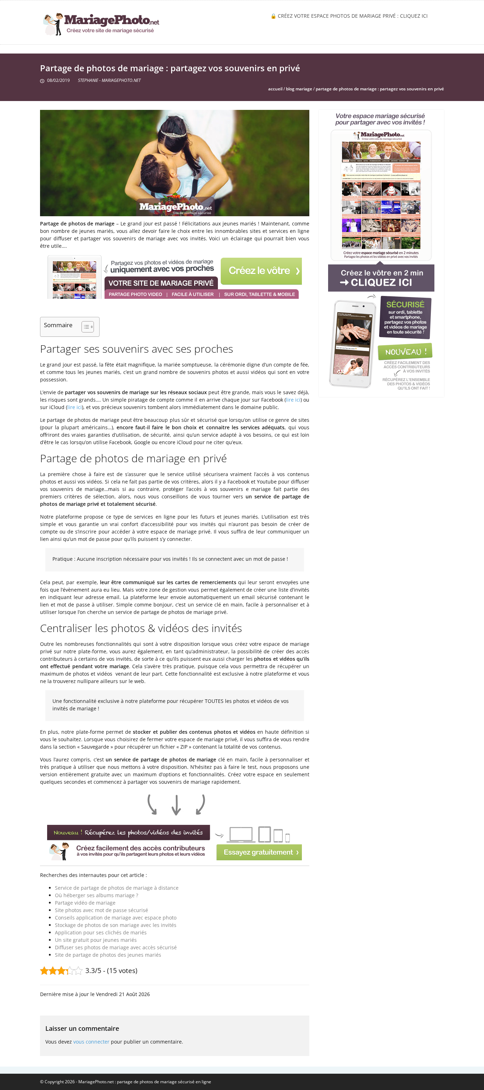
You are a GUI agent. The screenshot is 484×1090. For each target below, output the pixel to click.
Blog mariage (299, 89)
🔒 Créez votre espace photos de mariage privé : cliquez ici (349, 15)
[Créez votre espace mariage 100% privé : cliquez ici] (381, 251)
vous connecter (91, 1041)
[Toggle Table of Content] (84, 327)
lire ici (293, 399)
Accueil (275, 89)
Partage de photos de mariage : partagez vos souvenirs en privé (380, 89)
